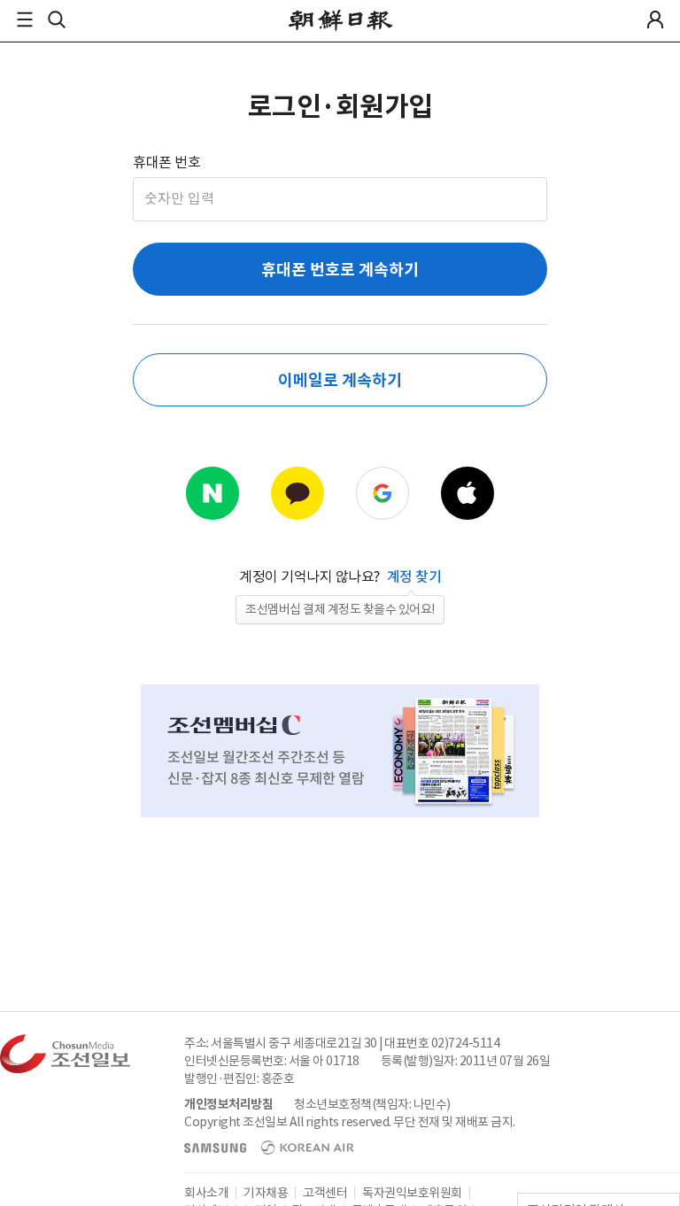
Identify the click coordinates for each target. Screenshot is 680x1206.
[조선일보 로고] (340, 20)
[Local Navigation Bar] (24, 19)
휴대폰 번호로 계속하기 (340, 269)
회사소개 (206, 1193)
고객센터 (325, 1193)
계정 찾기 (414, 576)
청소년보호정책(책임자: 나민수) (372, 1104)
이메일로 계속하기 (339, 380)
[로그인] (655, 19)
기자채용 (265, 1193)
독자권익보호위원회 (412, 1193)
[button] (24, 19)
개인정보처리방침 (228, 1104)
